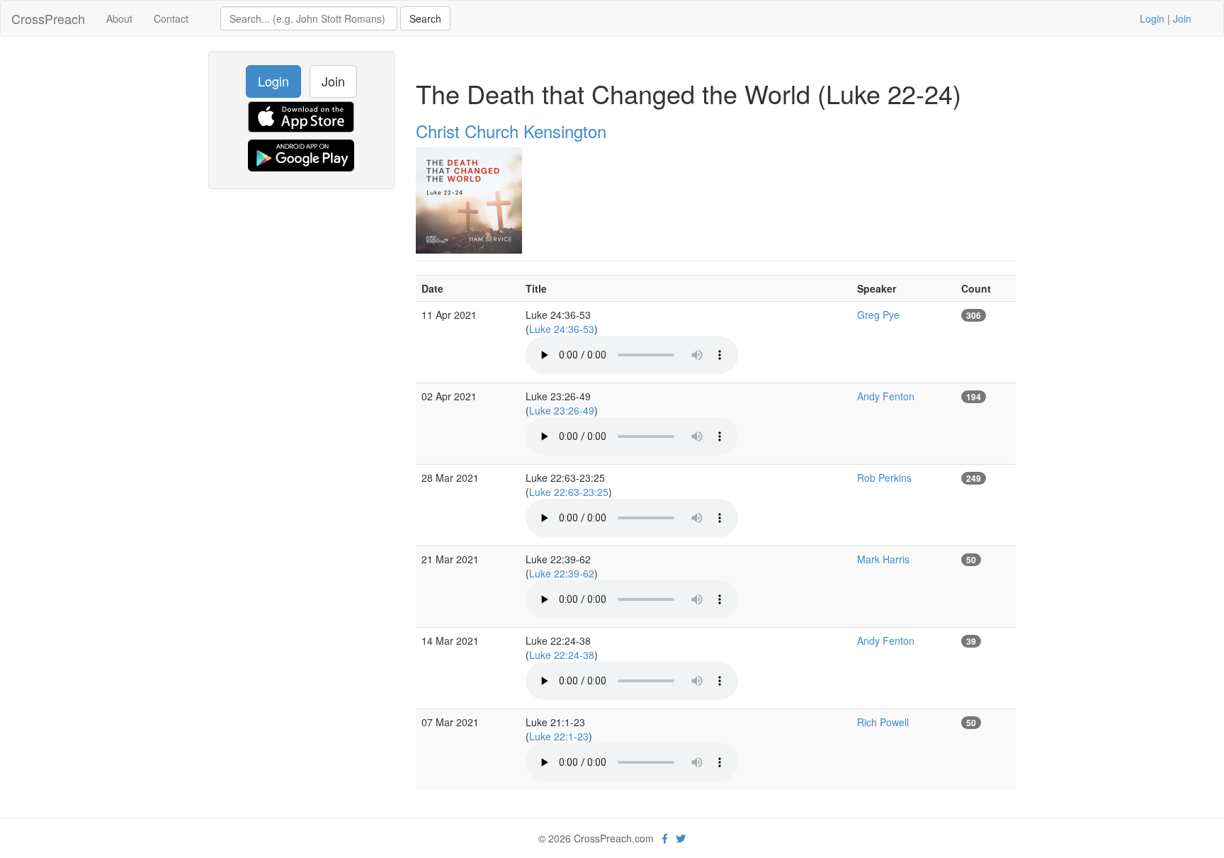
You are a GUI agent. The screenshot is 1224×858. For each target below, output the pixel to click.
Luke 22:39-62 (561, 573)
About (119, 18)
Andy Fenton (885, 396)
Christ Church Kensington (511, 130)
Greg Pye (878, 314)
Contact (171, 18)
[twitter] (681, 838)
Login (1152, 18)
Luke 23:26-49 (561, 410)
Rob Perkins (884, 477)
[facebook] (664, 838)
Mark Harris (883, 559)
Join (1182, 18)
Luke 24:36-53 (561, 329)
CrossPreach (48, 18)
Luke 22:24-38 (561, 655)
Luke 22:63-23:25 (568, 492)
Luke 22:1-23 (559, 736)
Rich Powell (883, 722)
